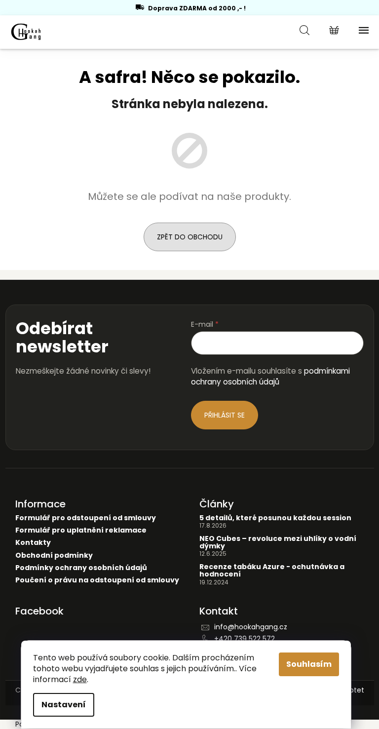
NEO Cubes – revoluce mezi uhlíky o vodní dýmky (277, 542)
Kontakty (33, 542)
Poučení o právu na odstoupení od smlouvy (97, 580)
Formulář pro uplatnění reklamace (81, 530)
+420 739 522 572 (244, 639)
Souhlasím (309, 664)
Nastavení (63, 704)
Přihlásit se (224, 415)
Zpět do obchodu (190, 237)
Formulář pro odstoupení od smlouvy (85, 518)
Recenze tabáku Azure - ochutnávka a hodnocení (271, 570)
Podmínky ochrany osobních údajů (81, 568)
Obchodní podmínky (54, 555)
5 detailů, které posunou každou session (275, 518)
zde (80, 679)
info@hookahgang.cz (250, 627)
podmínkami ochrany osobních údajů (270, 376)
